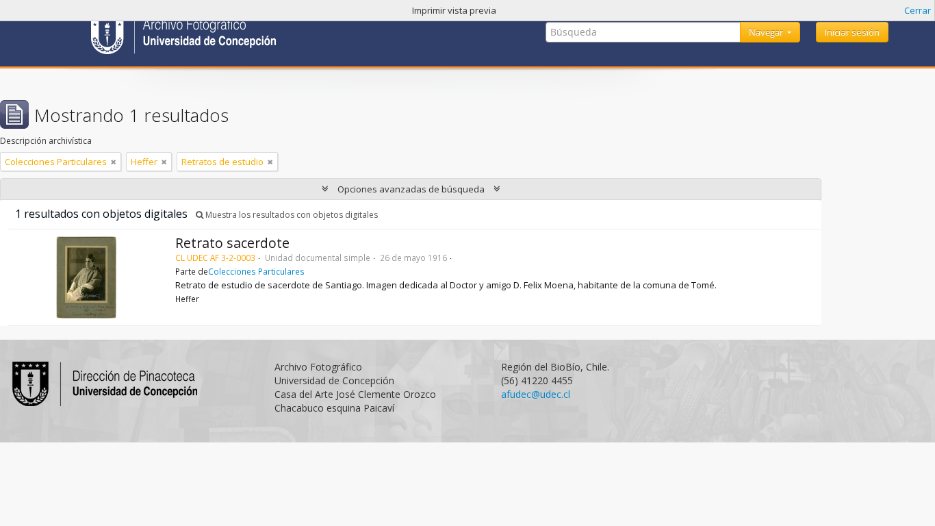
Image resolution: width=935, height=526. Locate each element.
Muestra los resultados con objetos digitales (290, 215)
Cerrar (917, 10)
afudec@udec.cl (535, 394)
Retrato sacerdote (232, 243)
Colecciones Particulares (256, 271)
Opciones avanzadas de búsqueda (411, 189)
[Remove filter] (113, 161)
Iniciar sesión (852, 32)
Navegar (767, 32)
